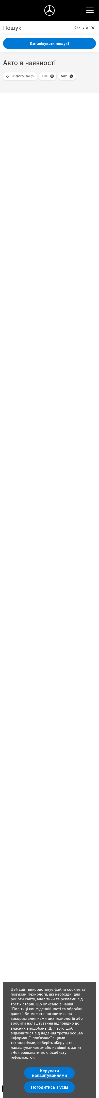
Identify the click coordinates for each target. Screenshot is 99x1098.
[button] (52, 76)
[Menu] (89, 10)
